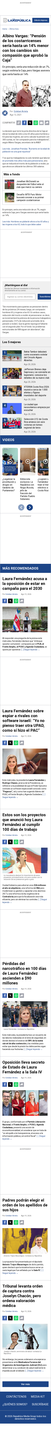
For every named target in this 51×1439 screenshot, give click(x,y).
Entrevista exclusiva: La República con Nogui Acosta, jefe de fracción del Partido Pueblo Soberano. (27, 489)
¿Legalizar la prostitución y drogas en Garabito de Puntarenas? (9, 485)
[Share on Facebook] (24, 122)
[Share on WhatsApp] (35, 122)
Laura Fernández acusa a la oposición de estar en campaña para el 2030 (24, 583)
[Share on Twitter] (30, 122)
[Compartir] (47, 122)
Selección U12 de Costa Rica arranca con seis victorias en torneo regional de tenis (36, 423)
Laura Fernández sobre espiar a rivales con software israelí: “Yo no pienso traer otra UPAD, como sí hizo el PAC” (23, 721)
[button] (40, 20)
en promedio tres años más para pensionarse (22, 161)
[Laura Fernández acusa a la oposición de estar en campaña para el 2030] (25, 619)
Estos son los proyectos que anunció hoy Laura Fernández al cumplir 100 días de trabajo (24, 822)
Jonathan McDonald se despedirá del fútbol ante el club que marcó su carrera (30, 184)
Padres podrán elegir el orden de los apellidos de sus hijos (24, 1205)
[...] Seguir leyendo (29, 649)
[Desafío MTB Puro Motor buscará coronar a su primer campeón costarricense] (9, 197)
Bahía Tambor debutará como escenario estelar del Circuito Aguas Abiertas (35, 356)
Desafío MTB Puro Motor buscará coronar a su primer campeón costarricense (30, 197)
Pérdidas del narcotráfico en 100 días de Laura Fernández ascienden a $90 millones (24, 973)
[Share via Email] (41, 122)
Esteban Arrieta (21, 111)
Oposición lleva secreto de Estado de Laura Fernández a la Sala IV (23, 1067)
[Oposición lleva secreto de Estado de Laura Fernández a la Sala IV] (25, 1103)
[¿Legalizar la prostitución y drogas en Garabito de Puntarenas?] (10, 461)
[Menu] (5, 20)
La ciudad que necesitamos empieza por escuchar (37, 407)
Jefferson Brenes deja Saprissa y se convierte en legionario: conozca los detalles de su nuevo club (37, 373)
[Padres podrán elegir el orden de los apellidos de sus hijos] (25, 1241)
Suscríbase (40, 1404)
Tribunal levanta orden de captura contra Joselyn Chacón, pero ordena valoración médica (22, 1296)
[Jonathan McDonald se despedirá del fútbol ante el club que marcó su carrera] (9, 184)
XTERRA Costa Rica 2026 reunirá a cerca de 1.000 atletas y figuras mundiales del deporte (36, 391)
